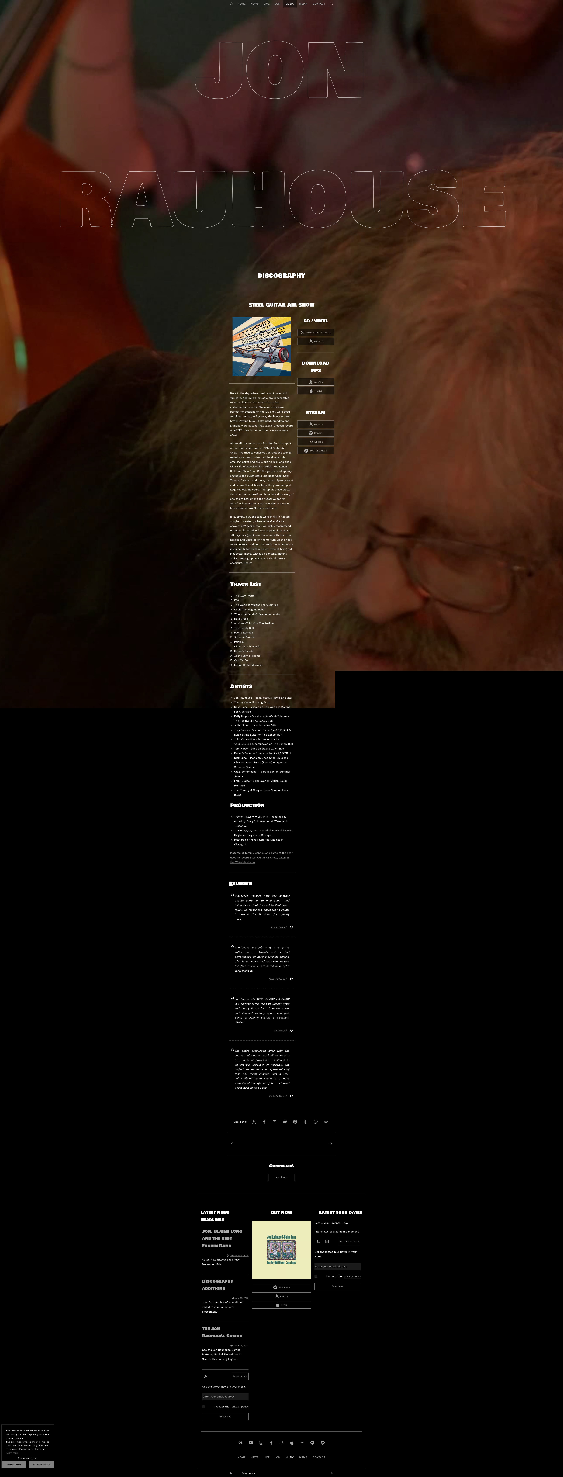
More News (240, 1376)
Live (266, 3)
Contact (319, 3)
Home (241, 3)
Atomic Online (278, 927)
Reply (284, 1177)
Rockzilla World (277, 1096)
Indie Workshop (277, 979)
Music (289, 3)
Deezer (318, 441)
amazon (284, 1296)
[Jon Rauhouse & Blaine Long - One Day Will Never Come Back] (281, 1252)
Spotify (318, 433)
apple (284, 1305)
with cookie (14, 1464)
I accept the (231, 1406)
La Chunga (279, 1030)
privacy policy (240, 1406)
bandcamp (284, 1287)
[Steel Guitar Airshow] (262, 350)
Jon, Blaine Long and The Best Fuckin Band (222, 1238)
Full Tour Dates (349, 1241)
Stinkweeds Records (318, 332)
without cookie (42, 1464)
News (254, 3)
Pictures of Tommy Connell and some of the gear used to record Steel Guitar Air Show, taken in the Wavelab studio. (261, 857)
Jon (277, 3)
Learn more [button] (12, 1453)
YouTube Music (318, 450)
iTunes (318, 390)
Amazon (318, 341)
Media (303, 3)
